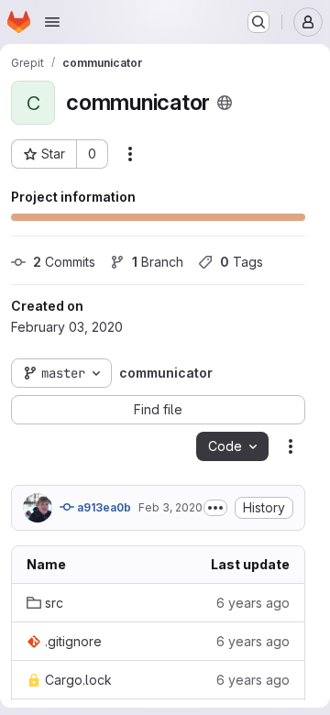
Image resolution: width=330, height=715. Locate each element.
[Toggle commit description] (215, 508)
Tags (241, 262)
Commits (64, 262)
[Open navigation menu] (52, 22)
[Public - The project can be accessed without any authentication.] (224, 102)
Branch (157, 262)
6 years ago (253, 602)
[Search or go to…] (259, 22)
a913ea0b (102, 507)
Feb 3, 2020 (170, 507)
